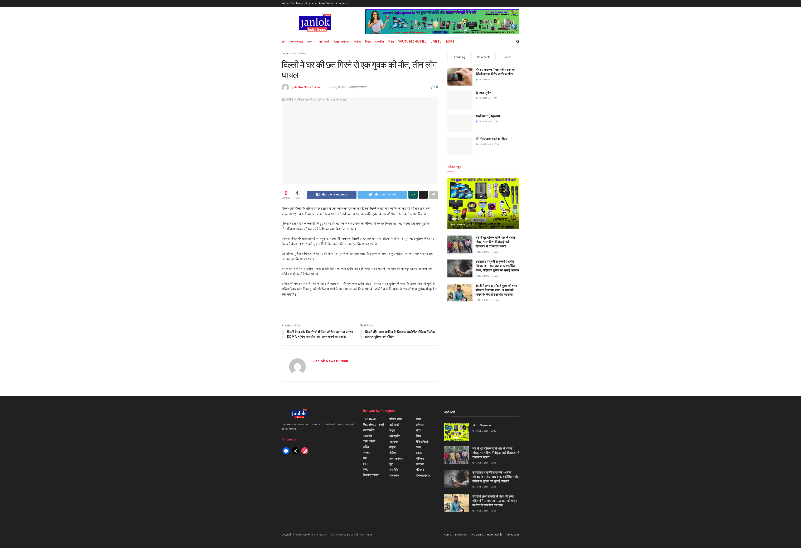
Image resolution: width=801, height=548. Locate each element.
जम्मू (365, 469)
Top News (370, 419)
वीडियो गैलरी (422, 441)
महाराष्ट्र (393, 441)
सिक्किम (420, 458)
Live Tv (436, 41)
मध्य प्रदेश (394, 436)
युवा (391, 464)
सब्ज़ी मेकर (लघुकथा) (488, 116)
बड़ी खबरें (394, 424)
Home (285, 3)
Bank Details (326, 3)
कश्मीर (366, 452)
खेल (365, 458)
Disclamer (297, 3)
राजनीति (379, 41)
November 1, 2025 (463, 224)
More (450, 41)
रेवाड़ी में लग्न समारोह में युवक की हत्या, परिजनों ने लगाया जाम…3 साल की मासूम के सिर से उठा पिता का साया (497, 290)
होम (283, 41)
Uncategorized (373, 424)
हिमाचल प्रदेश (483, 93)
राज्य (309, 41)
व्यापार (419, 453)
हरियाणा (420, 469)
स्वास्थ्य (420, 464)
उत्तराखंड (368, 435)
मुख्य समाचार (296, 41)
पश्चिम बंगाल (395, 419)
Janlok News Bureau (307, 87)
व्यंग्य (418, 447)
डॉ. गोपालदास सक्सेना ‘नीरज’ (492, 139)
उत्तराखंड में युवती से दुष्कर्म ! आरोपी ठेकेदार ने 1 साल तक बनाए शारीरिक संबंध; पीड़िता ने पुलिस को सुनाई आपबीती (497, 266)
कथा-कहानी (369, 441)
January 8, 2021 (337, 87)
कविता (366, 446)
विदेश (368, 41)
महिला (392, 447)
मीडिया (392, 453)
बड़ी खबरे (324, 41)
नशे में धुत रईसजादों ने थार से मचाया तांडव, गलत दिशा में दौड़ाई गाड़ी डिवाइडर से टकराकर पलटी (495, 242)
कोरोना (357, 41)
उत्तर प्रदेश (368, 430)
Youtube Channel (412, 41)
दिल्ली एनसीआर (341, 41)
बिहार (392, 430)
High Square (460, 219)
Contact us (342, 3)
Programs (311, 3)
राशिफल (420, 424)
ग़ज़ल (365, 463)
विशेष (391, 41)
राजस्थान (394, 475)
